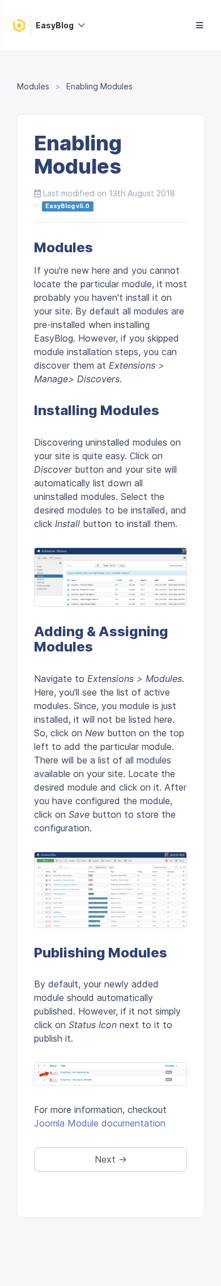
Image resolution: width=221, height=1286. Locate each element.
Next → (111, 1159)
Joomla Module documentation (99, 1123)
